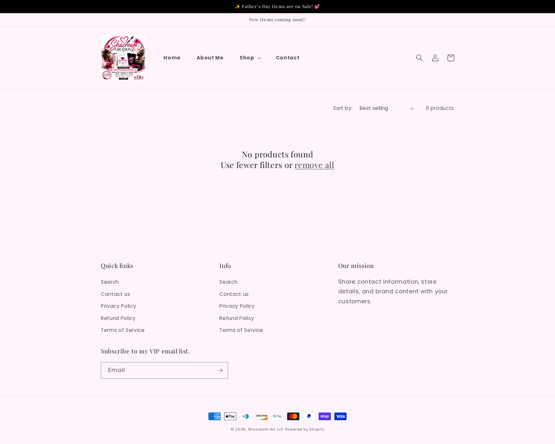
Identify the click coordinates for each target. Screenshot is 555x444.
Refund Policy (118, 318)
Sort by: (343, 108)
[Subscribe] (220, 370)
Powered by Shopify (304, 429)
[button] (249, 57)
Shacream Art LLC (266, 429)
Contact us (115, 294)
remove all (314, 165)
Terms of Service (123, 330)
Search (110, 282)
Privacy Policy (118, 306)
